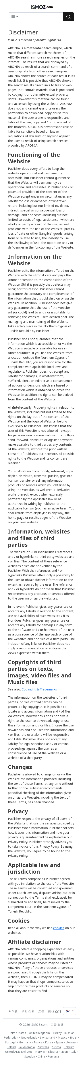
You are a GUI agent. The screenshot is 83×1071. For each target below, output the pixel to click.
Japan (64, 1052)
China (41, 1056)
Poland (11, 1047)
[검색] (68, 16)
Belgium (69, 1047)
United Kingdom (39, 1033)
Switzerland (47, 1037)
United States (17, 1033)
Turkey (57, 1033)
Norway (40, 1052)
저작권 (13, 1011)
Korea (49, 1042)
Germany (25, 1042)
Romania (53, 1056)
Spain (59, 1042)
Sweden (29, 1056)
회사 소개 (54, 1011)
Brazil (73, 1037)
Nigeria (53, 1052)
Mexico (62, 1037)
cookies (58, 928)
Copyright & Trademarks (39, 689)
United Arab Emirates (19, 1052)
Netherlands (29, 1037)
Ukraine (71, 1042)
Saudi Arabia (27, 1047)
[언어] (69, 1011)
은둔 (41, 1011)
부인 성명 (28, 1011)
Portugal (10, 1042)
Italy (73, 1052)
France (38, 1042)
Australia (43, 1047)
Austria (56, 1047)
